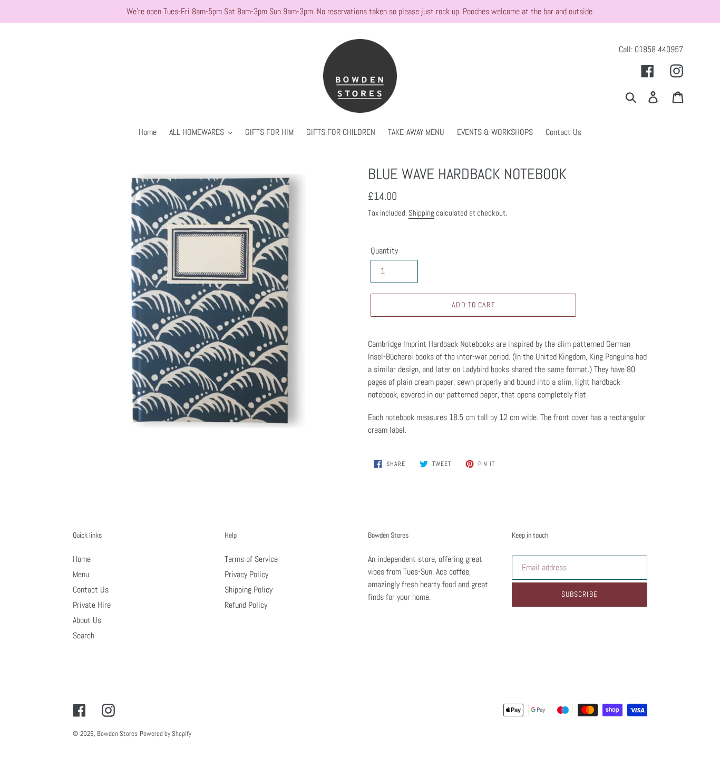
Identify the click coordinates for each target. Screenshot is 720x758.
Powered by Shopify (165, 733)
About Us (87, 620)
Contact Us (91, 589)
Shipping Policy (249, 589)
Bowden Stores (117, 733)
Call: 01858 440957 (651, 49)
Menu (81, 574)
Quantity (384, 250)
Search (83, 635)
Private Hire (92, 604)
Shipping (421, 213)
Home (82, 559)
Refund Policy (246, 604)
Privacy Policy (246, 574)
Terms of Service (251, 559)
